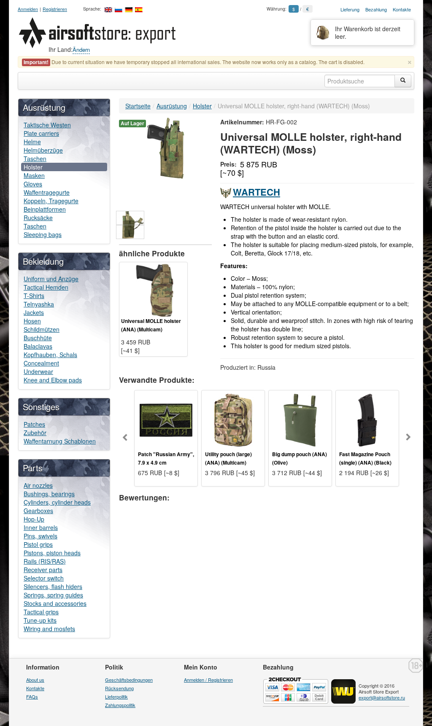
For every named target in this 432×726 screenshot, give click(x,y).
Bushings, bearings (49, 493)
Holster (33, 167)
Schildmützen (41, 329)
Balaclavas (38, 346)
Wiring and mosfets (49, 628)
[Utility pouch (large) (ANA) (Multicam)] (233, 419)
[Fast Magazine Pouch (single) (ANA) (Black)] (367, 419)
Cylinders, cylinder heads (57, 502)
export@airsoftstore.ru (382, 697)
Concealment (41, 363)
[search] (402, 81)
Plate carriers (41, 133)
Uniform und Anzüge (51, 278)
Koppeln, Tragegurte (51, 200)
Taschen (35, 158)
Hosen (32, 321)
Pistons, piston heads (52, 553)
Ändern (81, 50)
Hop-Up (34, 519)
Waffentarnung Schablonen (60, 441)
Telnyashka (39, 304)
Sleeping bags (43, 234)
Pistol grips (38, 544)
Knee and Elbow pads (53, 380)
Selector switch (44, 578)
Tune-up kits (40, 620)
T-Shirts (34, 295)
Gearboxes (38, 510)
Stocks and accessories (55, 603)
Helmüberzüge (43, 150)
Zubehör (35, 432)
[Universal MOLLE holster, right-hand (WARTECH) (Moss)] (165, 147)
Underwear (38, 371)
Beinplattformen (45, 209)
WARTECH (256, 192)
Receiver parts (43, 569)
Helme (32, 141)
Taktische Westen (47, 125)
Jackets (34, 312)
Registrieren (55, 9)
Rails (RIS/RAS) (45, 561)
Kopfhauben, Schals (50, 354)
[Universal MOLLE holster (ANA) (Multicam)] (153, 289)
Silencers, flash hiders (53, 586)
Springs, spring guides (53, 595)
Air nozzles (38, 485)
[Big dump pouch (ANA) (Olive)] (300, 419)
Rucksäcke (38, 217)
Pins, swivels (40, 536)
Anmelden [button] (28, 9)
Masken (34, 175)
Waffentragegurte (47, 192)
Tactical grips (41, 612)
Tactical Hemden (46, 287)
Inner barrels (41, 527)
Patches (34, 424)
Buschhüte (38, 337)
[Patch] (166, 419)
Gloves (33, 184)
